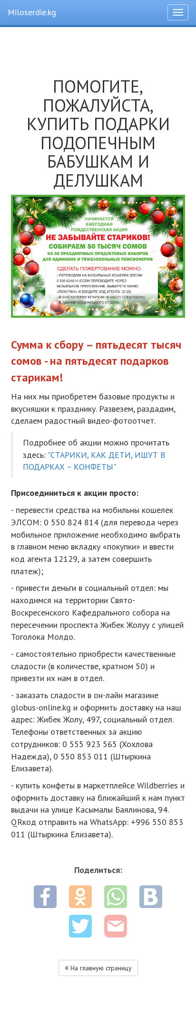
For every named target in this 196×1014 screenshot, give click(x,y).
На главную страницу (100, 968)
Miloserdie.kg (32, 12)
